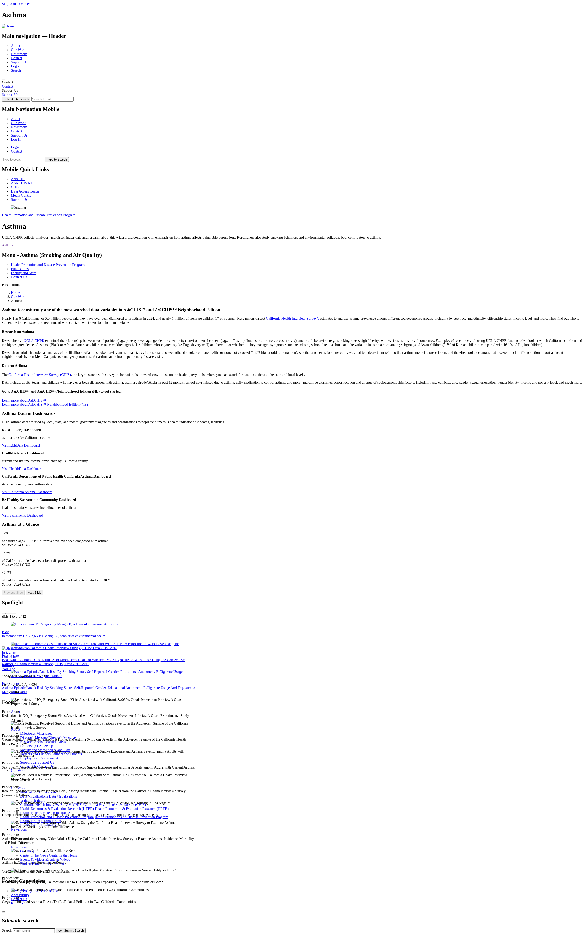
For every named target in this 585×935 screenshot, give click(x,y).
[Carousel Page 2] (7, 613)
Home (15, 293)
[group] (292, 598)
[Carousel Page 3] (11, 613)
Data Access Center (25, 191)
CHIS (15, 187)
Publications (20, 269)
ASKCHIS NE (22, 183)
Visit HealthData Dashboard (22, 469)
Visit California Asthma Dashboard (27, 492)
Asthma (7, 245)
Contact (16, 58)
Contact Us (19, 277)
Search (16, 70)
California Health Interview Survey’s (292, 318)
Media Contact (21, 195)
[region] (292, 84)
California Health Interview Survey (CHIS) (39, 375)
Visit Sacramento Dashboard (22, 515)
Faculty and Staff (23, 273)
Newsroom (19, 54)
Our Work (18, 50)
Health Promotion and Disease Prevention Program (38, 215)
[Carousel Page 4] (14, 613)
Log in (16, 66)
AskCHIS (18, 179)
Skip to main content (17, 4)
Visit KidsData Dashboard (21, 445)
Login (15, 147)
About (15, 46)
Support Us (19, 62)
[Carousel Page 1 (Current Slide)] (3, 613)
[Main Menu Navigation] (3, 79)
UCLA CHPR (34, 341)
